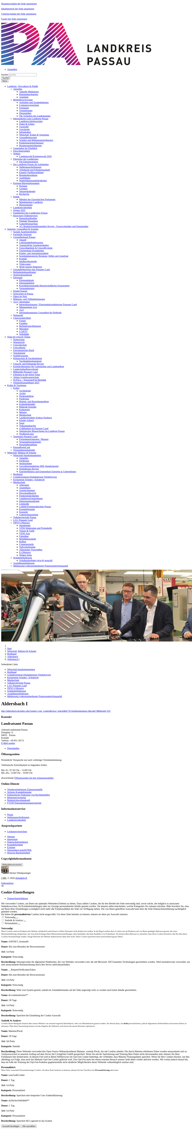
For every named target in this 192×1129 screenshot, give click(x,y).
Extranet (11, 847)
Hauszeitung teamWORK (19, 850)
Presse (10, 814)
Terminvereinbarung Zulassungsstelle (24, 789)
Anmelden (12, 69)
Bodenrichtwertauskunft (18, 800)
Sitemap (11, 836)
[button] (22, 86)
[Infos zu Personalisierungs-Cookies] (19, 924)
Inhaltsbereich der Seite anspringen (17, 8)
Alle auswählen (28, 1126)
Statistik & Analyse (14, 920)
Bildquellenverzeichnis (12, 865)
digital (21, 878)
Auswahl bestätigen (10, 1126)
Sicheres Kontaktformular (19, 792)
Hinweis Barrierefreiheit (18, 853)
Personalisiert (11, 923)
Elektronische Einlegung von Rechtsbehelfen (28, 795)
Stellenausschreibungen (18, 817)
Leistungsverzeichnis (17, 831)
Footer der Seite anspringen (14, 19)
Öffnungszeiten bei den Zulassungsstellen (34, 778)
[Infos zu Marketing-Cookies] (25, 921)
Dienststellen (13, 748)
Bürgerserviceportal (16, 797)
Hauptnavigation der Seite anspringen (19, 3)
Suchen (4, 74)
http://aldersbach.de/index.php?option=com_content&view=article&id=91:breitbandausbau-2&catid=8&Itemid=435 (56, 711)
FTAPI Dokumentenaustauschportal (24, 803)
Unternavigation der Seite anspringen (18, 14)
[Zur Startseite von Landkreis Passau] (76, 64)
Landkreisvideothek (16, 820)
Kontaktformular (15, 844)
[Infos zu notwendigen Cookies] (17, 918)
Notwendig (10, 917)
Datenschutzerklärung (17, 842)
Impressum (12, 839)
